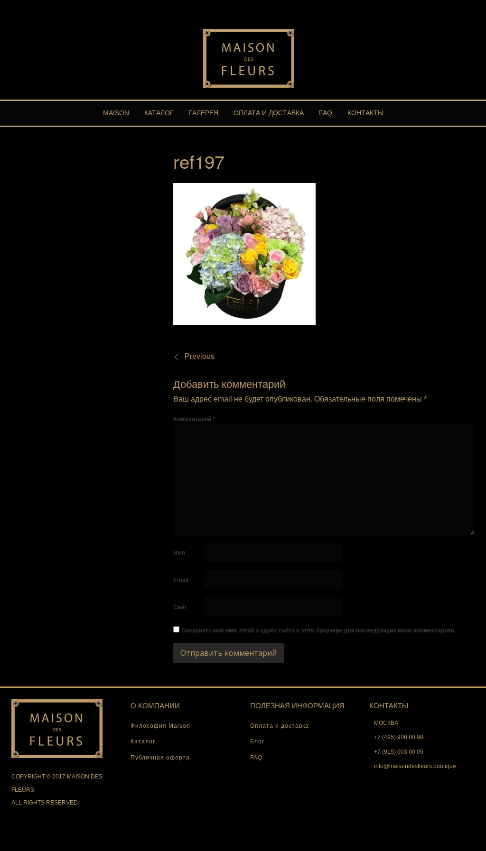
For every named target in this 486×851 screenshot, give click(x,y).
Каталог (159, 113)
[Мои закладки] (445, 6)
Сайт (180, 607)
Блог (257, 741)
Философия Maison (160, 726)
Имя (179, 552)
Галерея (203, 113)
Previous (200, 356)
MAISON (116, 113)
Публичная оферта (160, 757)
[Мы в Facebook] (462, 6)
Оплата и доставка (269, 113)
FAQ (325, 113)
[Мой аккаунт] (437, 6)
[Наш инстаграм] (471, 6)
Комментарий (194, 419)
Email (180, 580)
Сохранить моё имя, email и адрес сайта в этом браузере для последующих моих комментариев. (318, 630)
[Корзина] (454, 6)
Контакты (365, 113)
